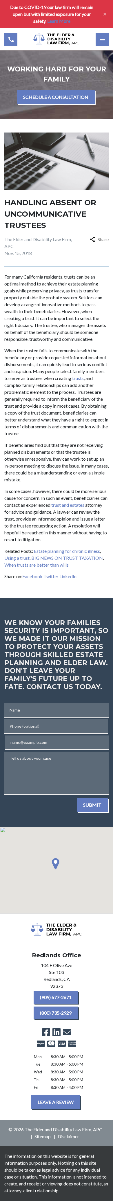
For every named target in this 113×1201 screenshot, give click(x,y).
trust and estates (67, 505)
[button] (56, 863)
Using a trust (17, 558)
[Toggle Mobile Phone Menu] (10, 39)
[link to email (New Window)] (67, 1032)
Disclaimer (68, 1136)
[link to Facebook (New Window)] (46, 1032)
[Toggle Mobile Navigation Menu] (102, 39)
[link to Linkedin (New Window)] (56, 1032)
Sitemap (42, 1136)
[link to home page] (56, 39)
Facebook (32, 576)
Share (103, 239)
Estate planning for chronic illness (67, 551)
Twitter (51, 576)
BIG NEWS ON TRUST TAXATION (67, 558)
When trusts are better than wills (36, 565)
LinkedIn (67, 576)
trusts (78, 378)
